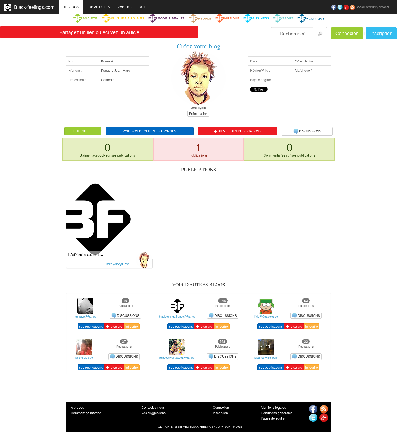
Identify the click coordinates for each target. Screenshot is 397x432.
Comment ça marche (86, 412)
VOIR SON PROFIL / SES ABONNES (149, 131)
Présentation (198, 113)
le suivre (115, 326)
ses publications (91, 326)
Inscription (381, 32)
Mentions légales (273, 407)
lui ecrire (131, 326)
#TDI (143, 6)
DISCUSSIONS (310, 131)
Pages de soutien (274, 418)
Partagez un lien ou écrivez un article (99, 31)
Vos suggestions (154, 412)
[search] (320, 33)
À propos (77, 407)
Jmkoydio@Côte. (117, 263)
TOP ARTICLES (98, 6)
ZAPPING (125, 6)
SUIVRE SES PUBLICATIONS (239, 131)
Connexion (347, 32)
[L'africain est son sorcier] (109, 217)
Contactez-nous (153, 407)
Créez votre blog (198, 46)
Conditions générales (276, 412)
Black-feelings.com (33, 6)
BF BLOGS (71, 6)
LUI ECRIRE (82, 131)
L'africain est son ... (85, 254)
